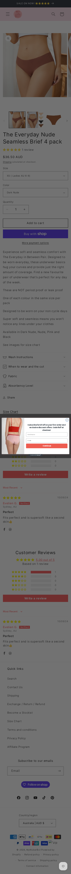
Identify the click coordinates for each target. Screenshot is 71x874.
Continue (47, 446)
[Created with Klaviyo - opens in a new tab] (35, 455)
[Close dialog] (67, 420)
